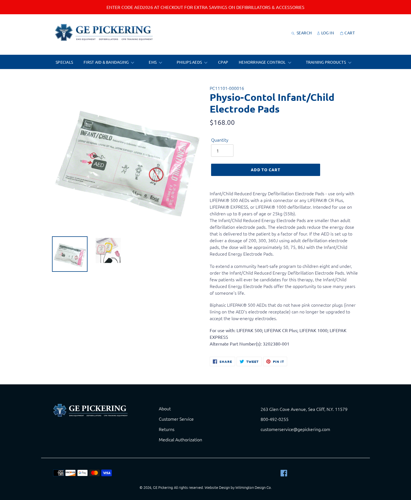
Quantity (219, 140)
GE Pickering (163, 487)
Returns (166, 429)
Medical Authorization (180, 439)
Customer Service (176, 419)
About (165, 408)
